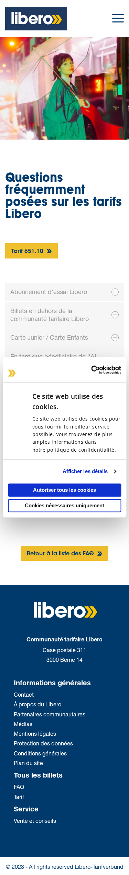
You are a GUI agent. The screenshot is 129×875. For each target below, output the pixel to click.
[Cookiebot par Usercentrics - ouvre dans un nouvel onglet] (92, 369)
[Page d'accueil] (36, 18)
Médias (23, 724)
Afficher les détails (85, 471)
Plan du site (28, 763)
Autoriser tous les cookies (64, 490)
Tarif (19, 796)
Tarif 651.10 (28, 251)
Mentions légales (35, 733)
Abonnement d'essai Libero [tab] (48, 291)
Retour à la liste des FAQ (61, 554)
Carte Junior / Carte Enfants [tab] (49, 337)
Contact (24, 694)
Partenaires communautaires (49, 714)
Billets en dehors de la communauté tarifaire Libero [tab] (49, 314)
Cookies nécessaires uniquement (64, 506)
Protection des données (43, 743)
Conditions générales (40, 753)
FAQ (19, 786)
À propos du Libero (38, 704)
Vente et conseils (35, 820)
